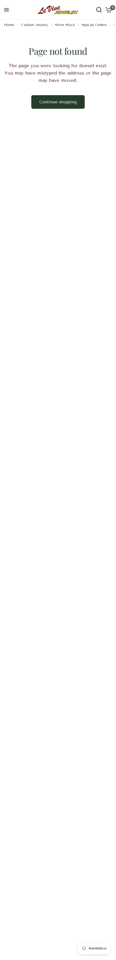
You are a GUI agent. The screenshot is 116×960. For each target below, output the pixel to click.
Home (9, 25)
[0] (108, 10)
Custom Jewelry (34, 25)
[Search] (99, 10)
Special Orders (94, 25)
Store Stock (65, 25)
